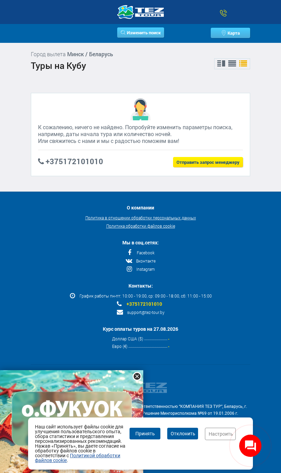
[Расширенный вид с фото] (243, 63)
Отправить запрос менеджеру (208, 162)
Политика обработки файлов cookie (140, 225)
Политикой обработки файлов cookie (77, 458)
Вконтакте (146, 260)
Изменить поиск (144, 32)
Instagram (145, 269)
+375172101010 (144, 304)
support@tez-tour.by (145, 312)
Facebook (146, 252)
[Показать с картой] (221, 63)
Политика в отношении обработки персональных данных (140, 217)
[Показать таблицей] (232, 63)
